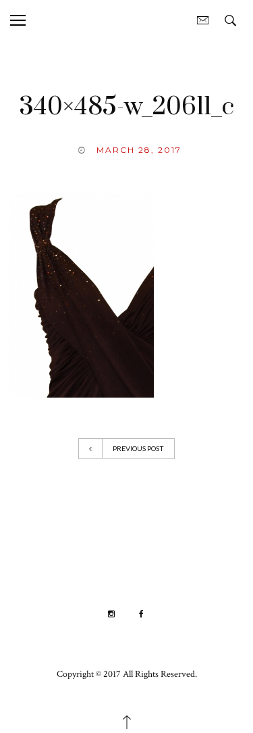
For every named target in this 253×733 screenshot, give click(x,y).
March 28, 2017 (138, 150)
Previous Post (138, 448)
